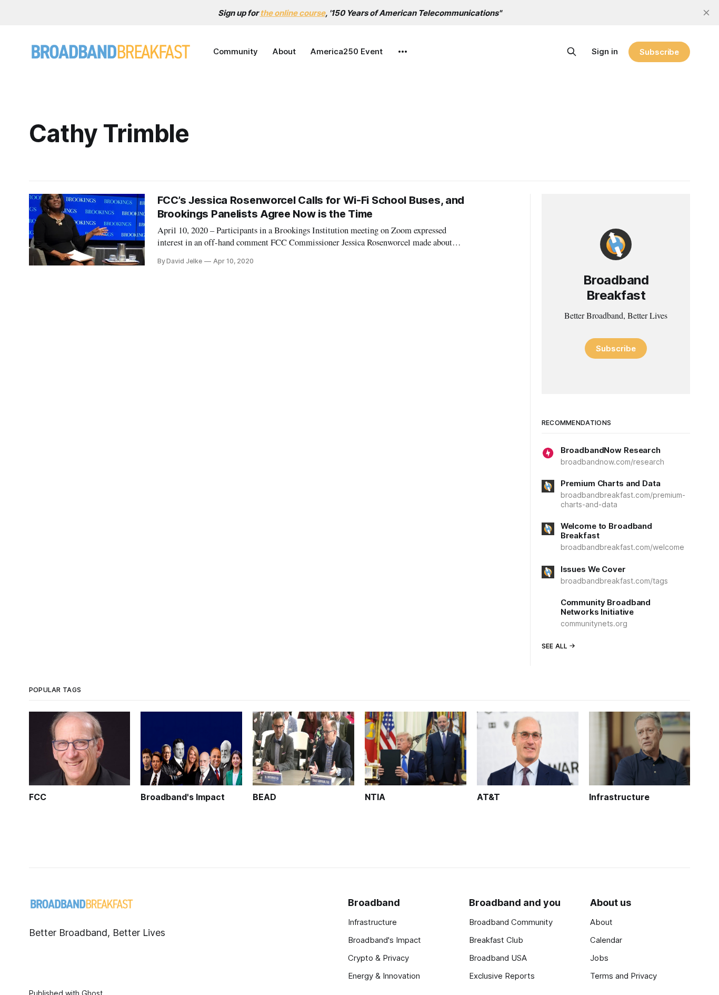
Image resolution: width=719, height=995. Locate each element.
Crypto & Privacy (378, 958)
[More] (402, 51)
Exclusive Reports (502, 976)
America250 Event (347, 51)
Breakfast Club (496, 940)
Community (235, 51)
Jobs (599, 958)
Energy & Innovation (384, 976)
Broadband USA (498, 958)
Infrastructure (372, 922)
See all (555, 646)
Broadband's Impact (384, 940)
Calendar (606, 940)
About (284, 51)
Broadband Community (511, 922)
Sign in (605, 51)
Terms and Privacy (623, 976)
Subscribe (659, 52)
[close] (706, 12)
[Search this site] (571, 51)
